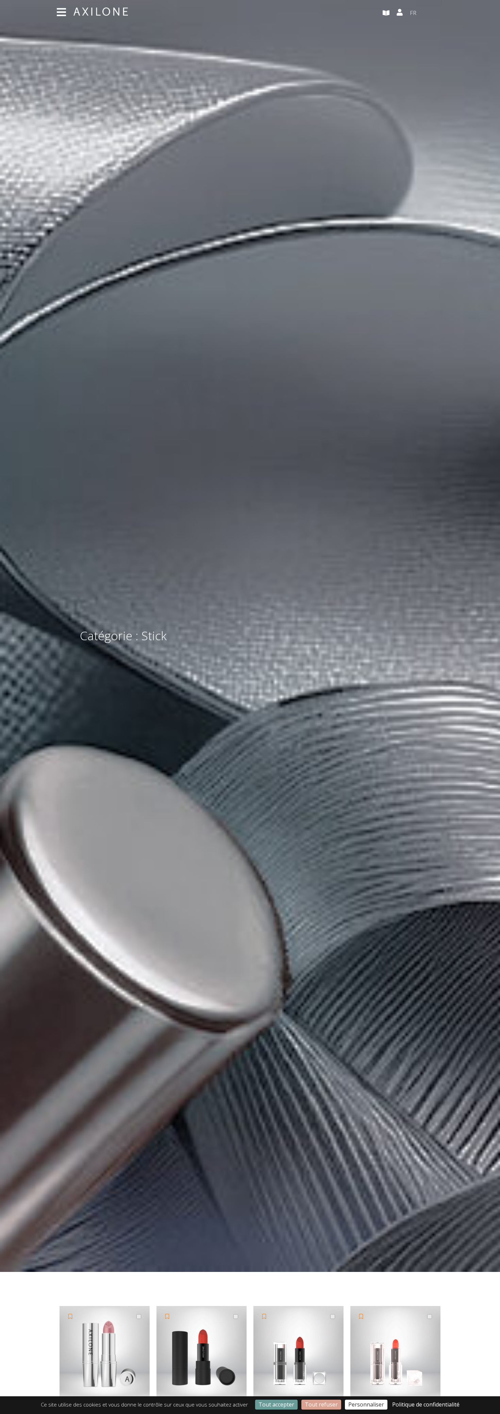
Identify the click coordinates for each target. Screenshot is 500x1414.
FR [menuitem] (413, 13)
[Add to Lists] (70, 1316)
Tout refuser (321, 1404)
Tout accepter (276, 1404)
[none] (427, 13)
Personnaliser (366, 1404)
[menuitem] (427, 13)
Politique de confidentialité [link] (426, 1404)
